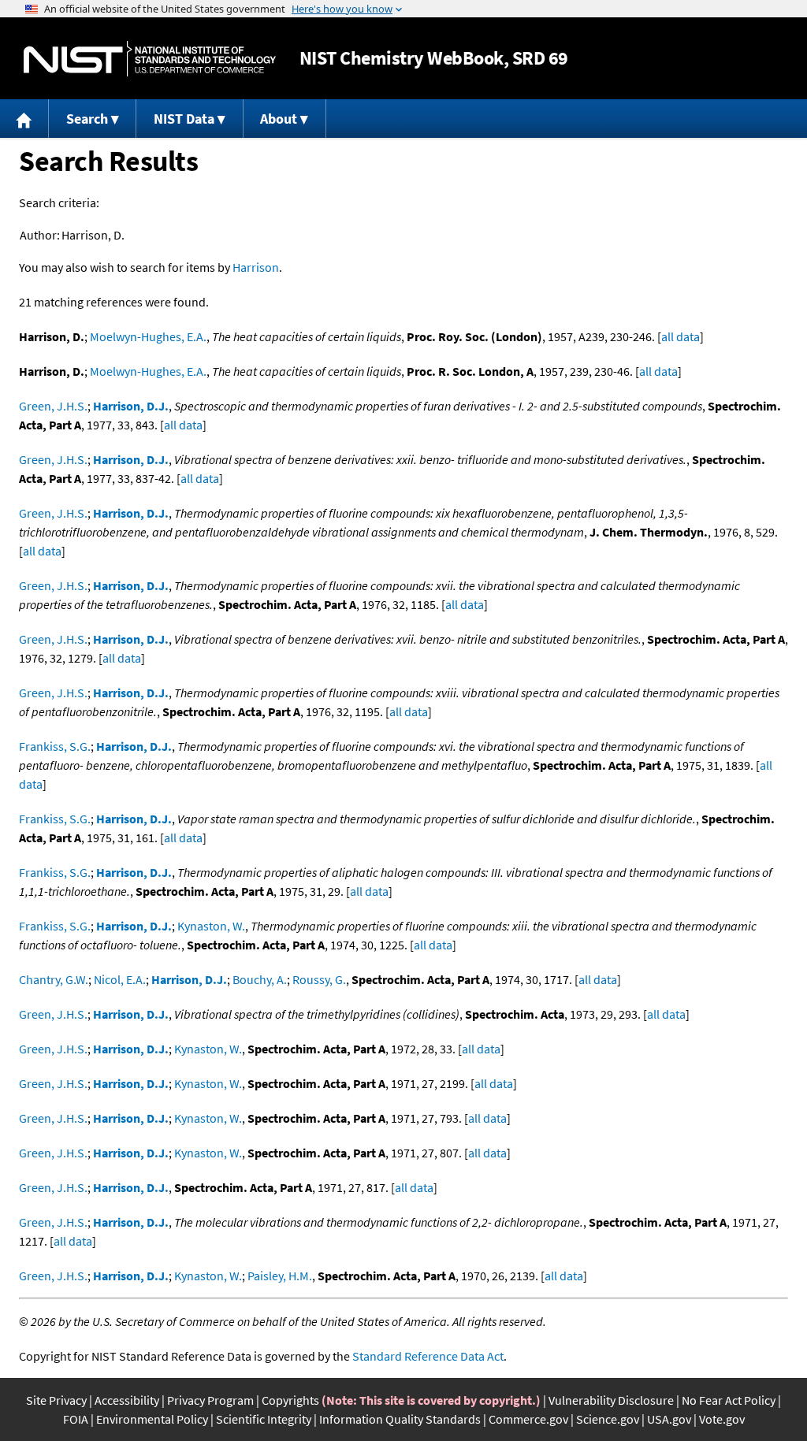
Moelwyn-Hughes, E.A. (148, 336)
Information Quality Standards (400, 1419)
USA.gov (669, 1419)
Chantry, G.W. (53, 979)
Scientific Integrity (263, 1419)
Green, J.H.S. (53, 406)
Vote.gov (722, 1419)
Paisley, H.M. (279, 1275)
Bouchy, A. (259, 979)
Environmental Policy (152, 1419)
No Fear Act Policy (728, 1400)
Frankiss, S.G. (55, 746)
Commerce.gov (528, 1419)
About (278, 119)
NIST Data (184, 119)
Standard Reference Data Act (428, 1356)
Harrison (255, 267)
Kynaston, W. (211, 926)
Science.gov (607, 1419)
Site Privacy (56, 1400)
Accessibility (127, 1400)
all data (680, 336)
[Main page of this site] (24, 118)
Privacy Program (210, 1400)
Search (87, 119)
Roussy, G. (319, 979)
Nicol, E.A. (120, 979)
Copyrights (290, 1400)
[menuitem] (24, 118)
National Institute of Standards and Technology (150, 58)
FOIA (75, 1419)
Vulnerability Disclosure (611, 1400)
